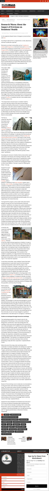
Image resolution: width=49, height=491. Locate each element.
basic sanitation (18, 182)
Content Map (41, 11)
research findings (22, 429)
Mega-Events (5, 426)
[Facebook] (40, 1)
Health (3, 424)
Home (2, 11)
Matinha (23, 424)
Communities (9, 11)
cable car (3, 240)
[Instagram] (43, 1)
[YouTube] (48, 1)
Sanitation (10, 431)
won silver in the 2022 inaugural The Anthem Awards (39, 55)
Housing (9, 424)
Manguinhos (10, 47)
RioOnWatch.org (20, 463)
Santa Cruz (12, 274)
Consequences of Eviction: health (9, 417)
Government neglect (7, 421)
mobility (12, 426)
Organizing (32, 11)
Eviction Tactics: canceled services (10, 419)
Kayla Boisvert (18, 33)
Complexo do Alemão (15, 414)
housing (3, 181)
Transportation (19, 431)
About (2, 13)
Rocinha (26, 47)
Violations (24, 11)
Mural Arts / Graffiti (20, 426)
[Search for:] (41, 16)
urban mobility (9, 184)
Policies (17, 11)
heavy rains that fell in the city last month (12, 278)
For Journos (10, 13)
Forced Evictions (24, 419)
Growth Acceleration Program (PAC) (22, 421)
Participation (13, 429)
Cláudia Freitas (6, 33)
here (4, 38)
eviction (8, 97)
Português (8, 1)
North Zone (5, 429)
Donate (16, 13)
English (2, 1)
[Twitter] (45, 1)
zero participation (6, 434)
